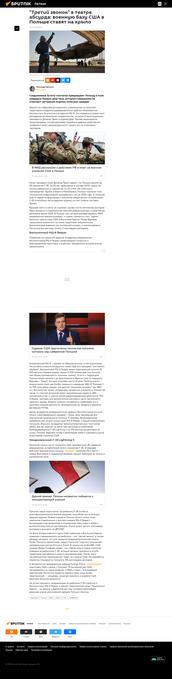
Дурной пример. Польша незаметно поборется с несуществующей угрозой (62, 498)
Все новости (44, 623)
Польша (43, 598)
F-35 (64, 598)
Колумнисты (115, 623)
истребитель (73, 598)
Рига (54, 623)
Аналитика (34, 598)
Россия (127, 623)
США (51, 598)
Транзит (102, 623)
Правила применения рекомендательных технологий (132, 646)
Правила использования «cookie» (93, 646)
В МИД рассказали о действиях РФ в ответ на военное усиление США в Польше (66, 169)
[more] (101, 175)
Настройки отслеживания (41, 650)
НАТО (58, 598)
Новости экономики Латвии (82, 623)
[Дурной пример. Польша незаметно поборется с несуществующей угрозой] (67, 477)
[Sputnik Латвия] (19, 7)
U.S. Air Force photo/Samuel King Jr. (47, 75)
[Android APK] (157, 659)
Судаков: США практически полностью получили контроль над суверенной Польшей (63, 350)
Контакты (21, 646)
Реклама (9, 650)
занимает (69, 450)
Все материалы (41, 90)
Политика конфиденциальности (63, 646)
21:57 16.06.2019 (35, 27)
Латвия (62, 623)
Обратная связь (21, 650)
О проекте (10, 646)
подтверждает (94, 564)
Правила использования (37, 646)
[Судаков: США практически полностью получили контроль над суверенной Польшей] (67, 329)
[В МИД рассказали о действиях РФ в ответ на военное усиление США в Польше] (67, 148)
